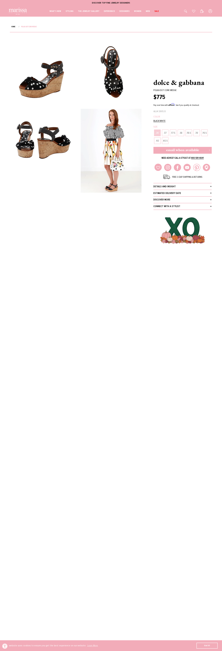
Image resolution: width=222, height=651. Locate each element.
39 (196, 132)
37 (165, 132)
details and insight (164, 186)
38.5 (189, 132)
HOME (13, 27)
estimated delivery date (167, 193)
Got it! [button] (207, 645)
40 (157, 140)
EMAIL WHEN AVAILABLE (182, 150)
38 (181, 132)
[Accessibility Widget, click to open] (5, 646)
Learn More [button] (92, 645)
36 (157, 132)
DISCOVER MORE (161, 199)
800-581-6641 (197, 158)
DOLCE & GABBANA (178, 82)
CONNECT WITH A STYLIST (166, 206)
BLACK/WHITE (159, 121)
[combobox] (182, 11)
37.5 (173, 132)
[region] (111, 3)
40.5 (165, 140)
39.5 (204, 132)
